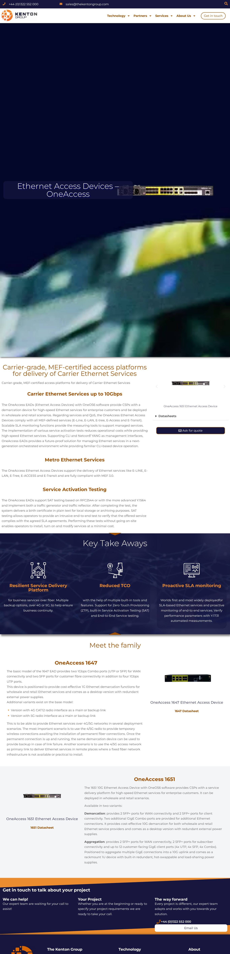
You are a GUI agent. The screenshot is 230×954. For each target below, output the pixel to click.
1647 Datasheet (187, 711)
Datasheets (167, 416)
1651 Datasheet (42, 828)
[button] (157, 386)
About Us (183, 16)
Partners (140, 16)
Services (161, 16)
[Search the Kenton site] (226, 3)
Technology (116, 16)
